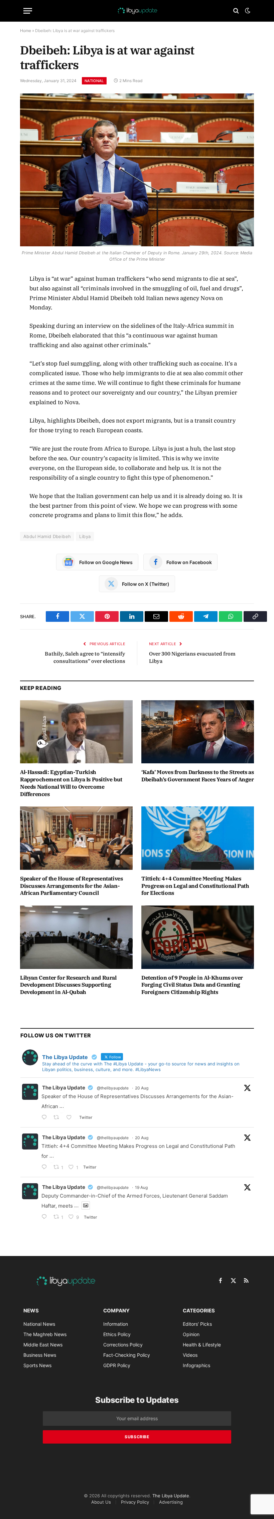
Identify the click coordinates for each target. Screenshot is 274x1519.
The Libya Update (63, 1087)
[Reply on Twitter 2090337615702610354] (46, 1167)
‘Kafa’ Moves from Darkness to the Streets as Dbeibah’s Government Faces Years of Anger (197, 776)
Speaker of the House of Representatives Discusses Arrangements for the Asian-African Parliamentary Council (71, 886)
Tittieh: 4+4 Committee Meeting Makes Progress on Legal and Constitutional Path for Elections (195, 886)
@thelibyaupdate (113, 1087)
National (94, 80)
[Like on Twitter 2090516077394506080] (71, 1117)
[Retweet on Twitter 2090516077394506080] (58, 1117)
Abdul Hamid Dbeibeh (47, 536)
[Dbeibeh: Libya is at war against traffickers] (137, 169)
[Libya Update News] (137, 10)
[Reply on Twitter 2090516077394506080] (46, 1117)
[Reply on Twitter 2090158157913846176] (46, 1217)
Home (25, 30)
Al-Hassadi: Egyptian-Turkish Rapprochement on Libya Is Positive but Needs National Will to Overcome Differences (71, 783)
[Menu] (27, 10)
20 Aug (141, 1087)
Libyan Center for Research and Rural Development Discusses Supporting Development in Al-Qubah (68, 985)
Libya (85, 536)
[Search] (236, 10)
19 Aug (141, 1187)
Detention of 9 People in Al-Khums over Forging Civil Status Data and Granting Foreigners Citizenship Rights (192, 985)
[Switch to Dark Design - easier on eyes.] (247, 11)
